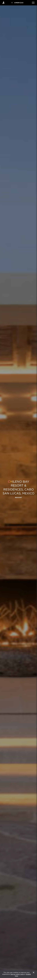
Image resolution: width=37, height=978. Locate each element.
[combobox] (19, 2)
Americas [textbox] (19, 3)
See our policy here (17, 974)
